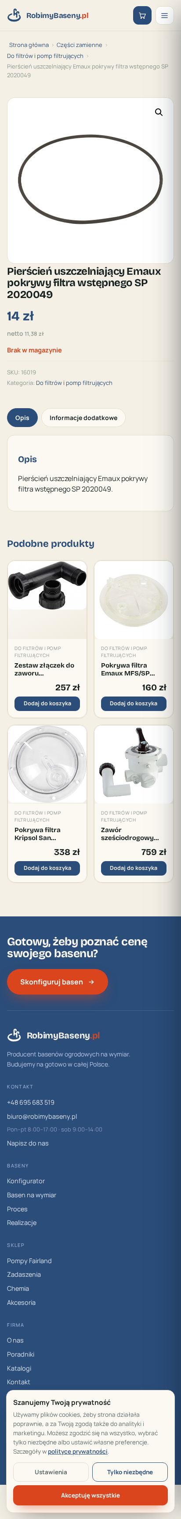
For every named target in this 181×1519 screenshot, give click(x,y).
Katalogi (19, 1368)
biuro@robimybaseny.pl (42, 1116)
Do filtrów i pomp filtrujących (45, 56)
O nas (15, 1340)
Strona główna (29, 45)
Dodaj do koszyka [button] (47, 703)
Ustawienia (51, 1472)
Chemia (18, 1288)
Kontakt (18, 1382)
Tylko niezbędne (130, 1472)
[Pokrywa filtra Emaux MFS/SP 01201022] (133, 600)
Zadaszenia (24, 1274)
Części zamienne (79, 45)
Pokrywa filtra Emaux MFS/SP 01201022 (125, 669)
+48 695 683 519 (30, 1102)
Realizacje (21, 1222)
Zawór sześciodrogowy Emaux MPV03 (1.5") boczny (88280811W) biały (132, 834)
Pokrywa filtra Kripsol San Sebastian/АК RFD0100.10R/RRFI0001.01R (47, 834)
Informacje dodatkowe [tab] (83, 417)
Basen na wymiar (31, 1195)
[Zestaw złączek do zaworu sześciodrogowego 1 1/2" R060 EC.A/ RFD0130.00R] (47, 600)
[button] (159, 112)
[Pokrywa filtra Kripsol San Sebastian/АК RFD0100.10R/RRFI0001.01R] (47, 764)
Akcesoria (21, 1302)
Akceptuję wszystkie (90, 1495)
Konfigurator (26, 1181)
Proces (17, 1209)
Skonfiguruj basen (51, 982)
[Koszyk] (142, 15)
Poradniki (20, 1354)
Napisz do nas (28, 1143)
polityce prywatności (78, 1451)
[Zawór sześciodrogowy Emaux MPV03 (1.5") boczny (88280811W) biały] (133, 764)
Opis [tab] (22, 417)
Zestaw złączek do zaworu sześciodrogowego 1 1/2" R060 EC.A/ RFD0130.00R (46, 669)
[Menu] (165, 15)
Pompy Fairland (29, 1261)
